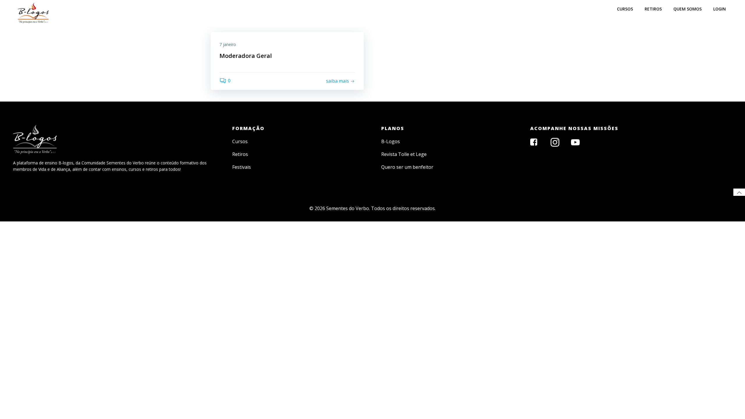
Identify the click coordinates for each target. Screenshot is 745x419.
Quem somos (687, 9)
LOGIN (719, 9)
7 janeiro (227, 44)
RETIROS (653, 9)
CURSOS (625, 9)
